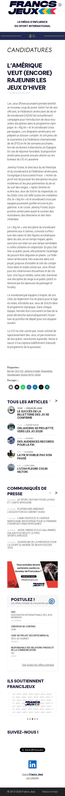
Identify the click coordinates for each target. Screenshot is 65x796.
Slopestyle (46, 371)
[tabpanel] (32, 704)
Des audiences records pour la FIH (35, 443)
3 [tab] (32, 719)
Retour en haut (50, 791)
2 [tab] (30, 719)
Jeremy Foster (32, 371)
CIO (17, 371)
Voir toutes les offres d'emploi (38, 665)
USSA (38, 374)
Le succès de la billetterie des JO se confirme (33, 414)
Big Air (10, 371)
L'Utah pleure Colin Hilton (32, 470)
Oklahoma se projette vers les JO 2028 (35, 429)
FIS (21, 371)
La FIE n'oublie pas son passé (34, 456)
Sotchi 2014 (27, 374)
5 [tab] (37, 719)
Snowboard (13, 374)
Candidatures (29, 50)
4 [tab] (35, 719)
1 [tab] (27, 719)
